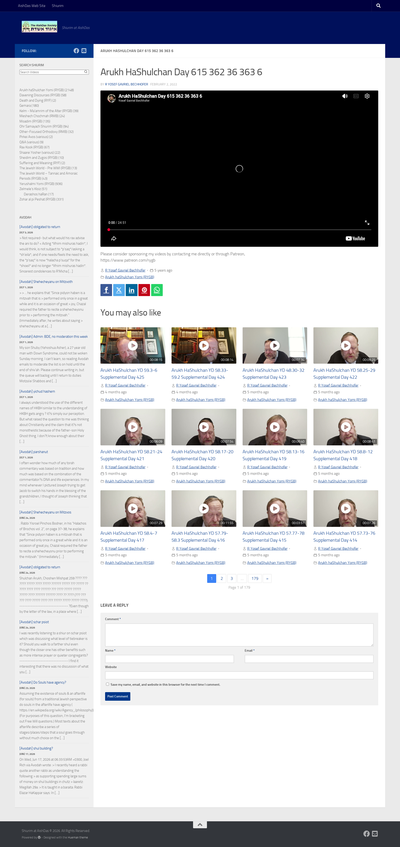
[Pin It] (144, 290)
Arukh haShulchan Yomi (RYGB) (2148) (46, 90)
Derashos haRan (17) (39, 194)
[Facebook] (106, 290)
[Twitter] (119, 290)
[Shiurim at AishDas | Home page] (39, 26)
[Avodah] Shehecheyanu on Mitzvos (45, 512)
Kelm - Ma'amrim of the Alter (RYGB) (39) (48, 111)
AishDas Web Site (31, 5)
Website (111, 667)
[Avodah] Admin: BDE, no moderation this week (53, 336)
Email (250, 651)
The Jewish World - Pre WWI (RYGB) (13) (48, 168)
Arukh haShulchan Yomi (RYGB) (129, 277)
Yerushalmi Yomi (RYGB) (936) (40, 184)
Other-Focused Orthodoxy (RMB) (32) (46, 132)
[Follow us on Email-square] (84, 50)
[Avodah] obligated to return (39, 227)
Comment (113, 619)
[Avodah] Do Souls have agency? (42, 682)
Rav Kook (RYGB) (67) (34, 147)
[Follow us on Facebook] (76, 50)
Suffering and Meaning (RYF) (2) (42, 163)
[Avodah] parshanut (33, 452)
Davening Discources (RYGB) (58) (42, 95)
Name (110, 651)
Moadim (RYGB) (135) (34, 121)
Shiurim (57, 5)
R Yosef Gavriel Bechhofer (126, 84)
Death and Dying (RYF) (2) (37, 100)
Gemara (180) (29, 105)
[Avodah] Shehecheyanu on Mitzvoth (46, 282)
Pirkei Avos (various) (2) (36, 137)
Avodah (25, 217)
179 (254, 578)
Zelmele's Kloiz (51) (33, 189)
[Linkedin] (131, 290)
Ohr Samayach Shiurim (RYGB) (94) (44, 126)
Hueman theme (78, 837)
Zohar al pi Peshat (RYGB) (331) (41, 199)
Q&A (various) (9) (31, 142)
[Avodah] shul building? (36, 748)
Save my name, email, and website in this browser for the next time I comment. (165, 685)
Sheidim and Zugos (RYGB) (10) (41, 158)
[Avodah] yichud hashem (37, 391)
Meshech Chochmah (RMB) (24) (42, 116)
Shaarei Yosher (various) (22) (39, 152)
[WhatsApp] (157, 290)
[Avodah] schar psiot (34, 622)
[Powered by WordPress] (39, 837)
